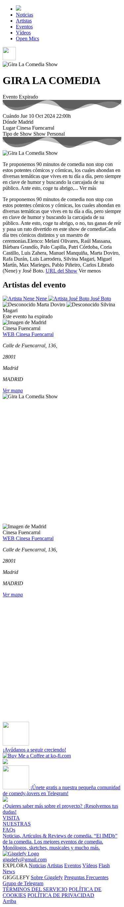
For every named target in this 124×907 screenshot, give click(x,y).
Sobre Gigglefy (47, 877)
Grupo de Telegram (23, 883)
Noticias (24, 15)
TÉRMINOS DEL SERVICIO (35, 889)
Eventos (24, 26)
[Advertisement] (62, 462)
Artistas (24, 20)
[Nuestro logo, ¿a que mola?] (21, 853)
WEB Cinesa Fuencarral (28, 334)
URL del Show (61, 271)
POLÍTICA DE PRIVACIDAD (60, 895)
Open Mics (27, 38)
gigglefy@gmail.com (25, 859)
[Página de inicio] (18, 9)
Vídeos (23, 32)
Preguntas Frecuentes (86, 877)
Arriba (9, 901)
